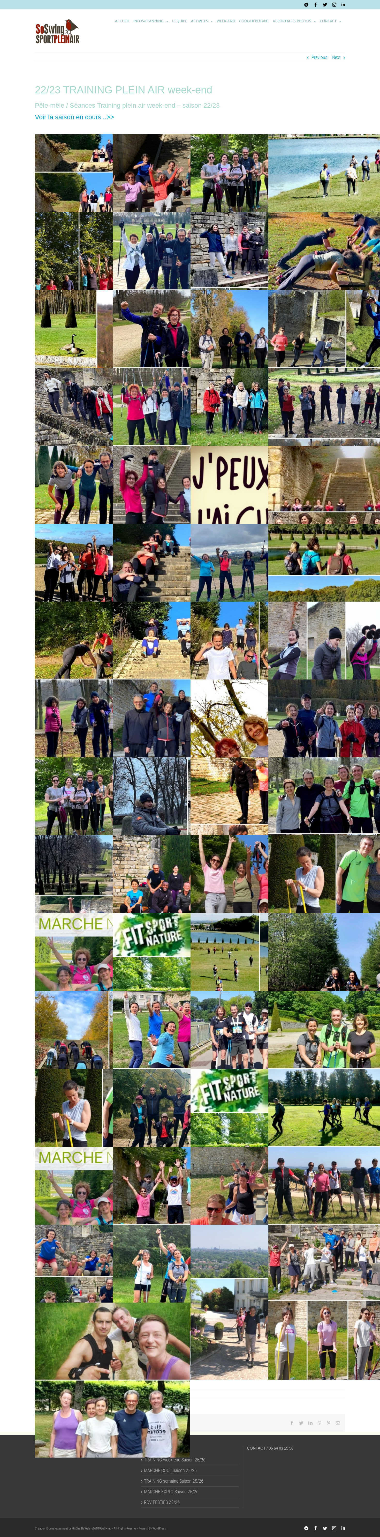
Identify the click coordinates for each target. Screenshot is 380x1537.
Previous (319, 57)
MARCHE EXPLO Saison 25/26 (171, 1491)
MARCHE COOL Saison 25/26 (170, 1470)
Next (336, 57)
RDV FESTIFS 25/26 (162, 1502)
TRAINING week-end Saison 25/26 (175, 1459)
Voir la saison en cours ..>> (74, 117)
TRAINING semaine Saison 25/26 (173, 1481)
